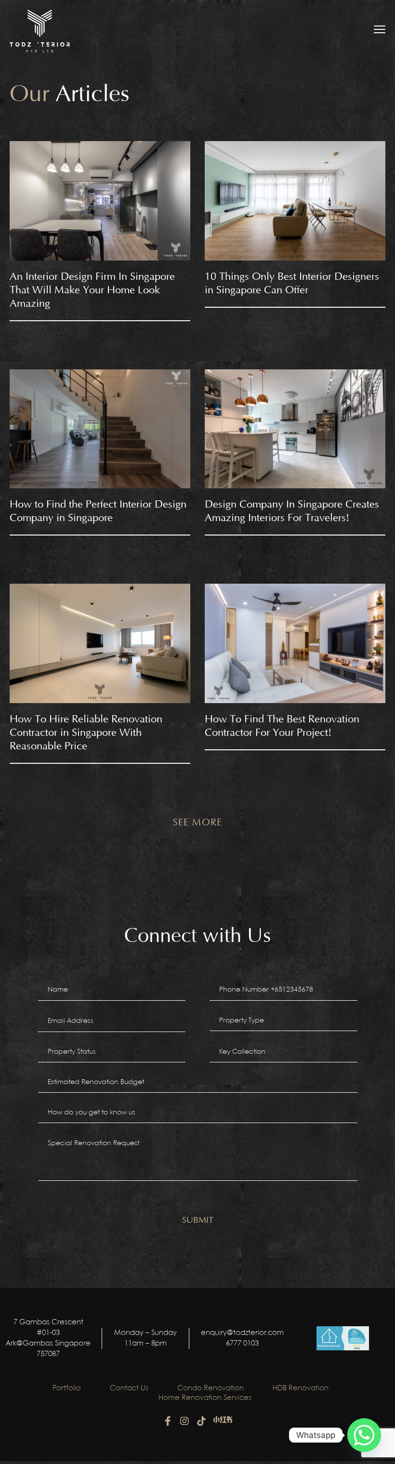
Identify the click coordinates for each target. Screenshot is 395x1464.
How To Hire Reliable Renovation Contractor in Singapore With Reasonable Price (86, 732)
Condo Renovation (210, 1388)
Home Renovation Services (204, 1398)
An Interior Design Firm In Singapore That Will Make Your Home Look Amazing (92, 290)
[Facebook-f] (167, 1421)
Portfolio (67, 1388)
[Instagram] (184, 1421)
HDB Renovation (301, 1388)
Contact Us (129, 1388)
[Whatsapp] (364, 1435)
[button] (197, 822)
